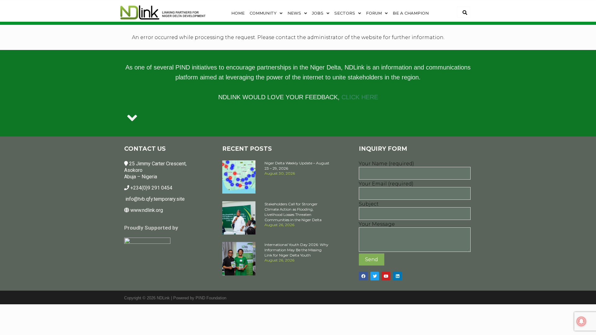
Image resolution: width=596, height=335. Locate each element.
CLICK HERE (359, 97)
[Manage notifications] (581, 321)
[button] (266, 13)
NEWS (294, 13)
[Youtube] (386, 276)
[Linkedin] (397, 276)
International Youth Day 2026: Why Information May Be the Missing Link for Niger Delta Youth (296, 249)
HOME (238, 13)
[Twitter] (374, 276)
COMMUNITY (263, 13)
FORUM (374, 13)
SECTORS (344, 13)
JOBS (317, 13)
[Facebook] (363, 276)
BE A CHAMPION (411, 13)
